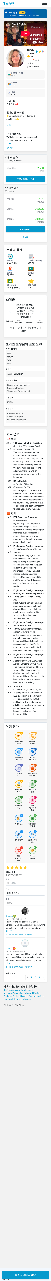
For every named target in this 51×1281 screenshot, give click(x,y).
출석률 (10, 272)
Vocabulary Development (21, 989)
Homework (8, 999)
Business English (11, 996)
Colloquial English (32, 992)
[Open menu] (44, 3)
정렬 (7, 899)
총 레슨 (31, 272)
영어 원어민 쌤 (10, 1005)
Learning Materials (22, 999)
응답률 (10, 260)
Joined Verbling (35, 260)
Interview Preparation (13, 992)
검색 (7, 879)
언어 (7, 889)
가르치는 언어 (17, 73)
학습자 (14, 82)
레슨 (13, 91)
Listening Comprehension (31, 996)
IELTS (6, 989)
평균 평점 (32, 285)
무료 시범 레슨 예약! (25, 1275)
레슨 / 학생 (11, 285)
